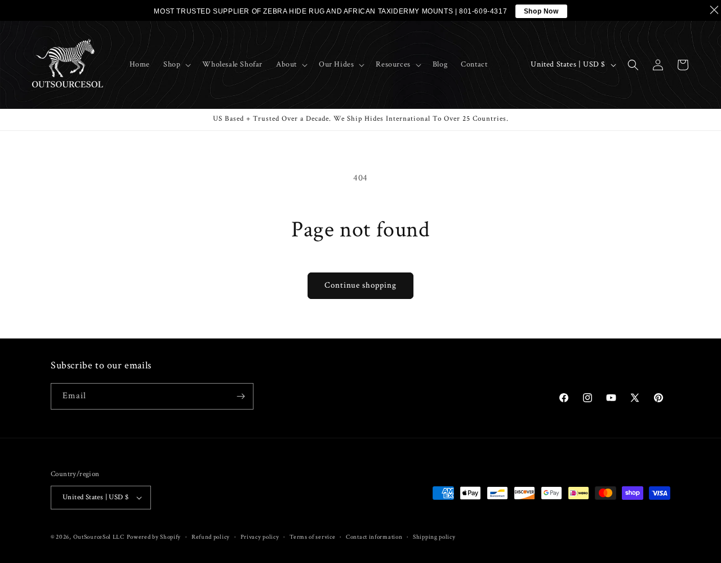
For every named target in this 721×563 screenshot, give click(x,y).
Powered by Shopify (154, 537)
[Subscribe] (240, 396)
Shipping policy (434, 537)
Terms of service (312, 537)
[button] (176, 64)
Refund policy (211, 537)
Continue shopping (360, 285)
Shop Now (541, 11)
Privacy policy (260, 537)
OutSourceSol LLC (98, 537)
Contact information (374, 537)
